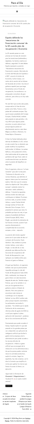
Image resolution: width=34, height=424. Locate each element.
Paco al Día (17, 3)
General (9, 386)
